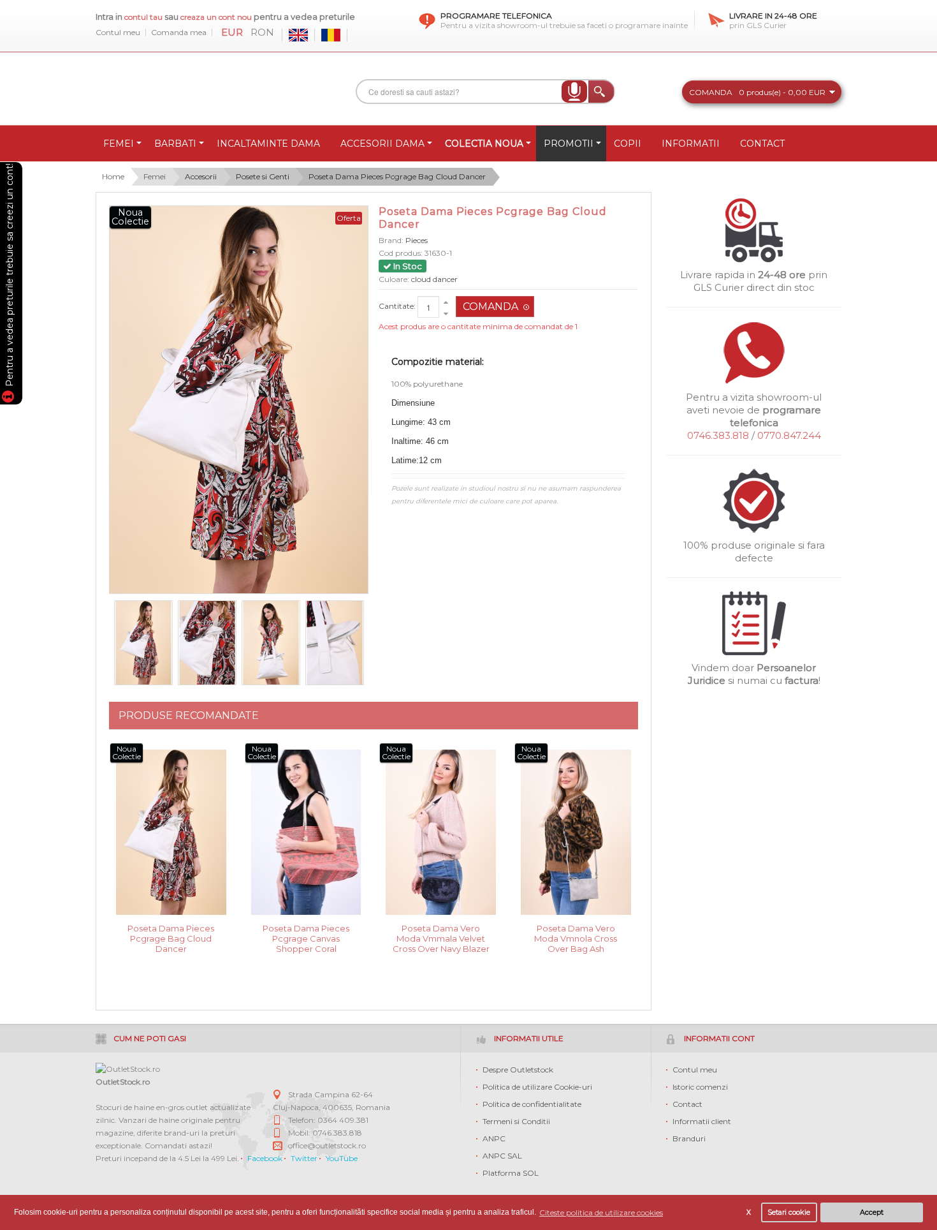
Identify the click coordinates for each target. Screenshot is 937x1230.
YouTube (342, 1158)
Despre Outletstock (518, 1069)
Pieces (416, 240)
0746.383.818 (718, 435)
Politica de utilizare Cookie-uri (537, 1087)
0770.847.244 (789, 435)
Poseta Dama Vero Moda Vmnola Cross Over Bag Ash (575, 937)
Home (113, 176)
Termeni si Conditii (516, 1121)
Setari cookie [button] (788, 1212)
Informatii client (701, 1121)
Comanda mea (179, 32)
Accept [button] (871, 1212)
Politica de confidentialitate (532, 1104)
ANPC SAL (502, 1155)
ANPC (494, 1138)
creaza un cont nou (217, 17)
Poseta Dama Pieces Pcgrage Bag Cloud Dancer (397, 176)
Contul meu (118, 32)
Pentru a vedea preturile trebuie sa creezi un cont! (9, 277)
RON (262, 32)
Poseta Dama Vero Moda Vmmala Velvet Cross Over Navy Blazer (441, 937)
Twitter (304, 1158)
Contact (687, 1104)
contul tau (143, 17)
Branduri (689, 1138)
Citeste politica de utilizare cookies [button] (601, 1212)
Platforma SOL (511, 1173)
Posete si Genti (262, 176)
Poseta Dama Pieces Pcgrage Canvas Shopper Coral (306, 937)
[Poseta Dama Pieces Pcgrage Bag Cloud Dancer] (143, 643)
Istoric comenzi (700, 1087)
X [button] (748, 1212)
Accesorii (201, 176)
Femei (154, 176)
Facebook (264, 1158)
